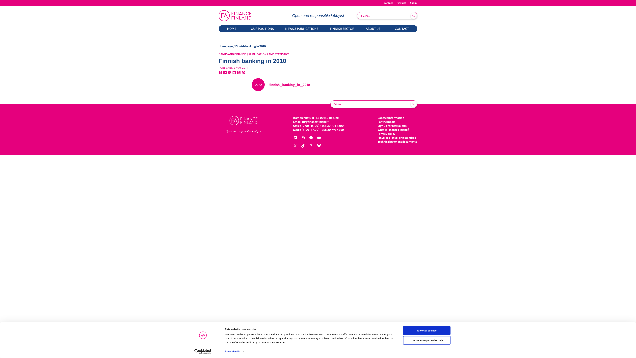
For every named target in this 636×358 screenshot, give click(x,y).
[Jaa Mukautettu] (238, 72)
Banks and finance (232, 54)
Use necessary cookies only (427, 340)
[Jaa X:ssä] (229, 72)
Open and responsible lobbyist (318, 15)
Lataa (258, 84)
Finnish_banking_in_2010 (289, 85)
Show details (232, 351)
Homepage (226, 46)
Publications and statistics (269, 54)
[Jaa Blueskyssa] (234, 72)
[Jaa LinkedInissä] (225, 72)
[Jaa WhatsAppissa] (243, 72)
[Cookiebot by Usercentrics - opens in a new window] (202, 351)
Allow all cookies (427, 330)
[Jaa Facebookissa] (220, 72)
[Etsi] (414, 16)
